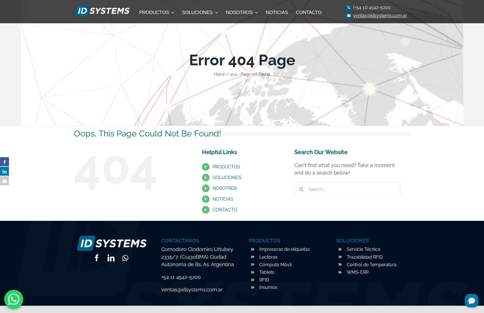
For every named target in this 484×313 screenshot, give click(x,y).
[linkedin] (111, 258)
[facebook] (97, 258)
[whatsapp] (125, 258)
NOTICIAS (223, 199)
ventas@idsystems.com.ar (380, 15)
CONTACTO (225, 209)
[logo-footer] (102, 6)
